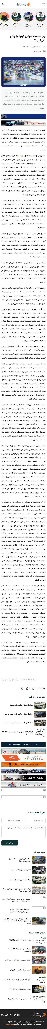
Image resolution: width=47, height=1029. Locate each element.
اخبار (44, 47)
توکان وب (10, 1024)
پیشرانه (20, 155)
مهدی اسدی (37, 52)
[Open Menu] (43, 4)
